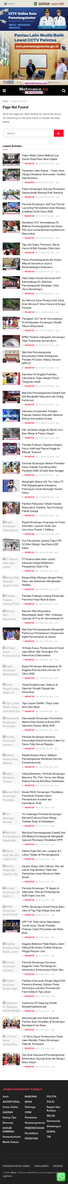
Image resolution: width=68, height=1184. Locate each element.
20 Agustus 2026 (46, 197)
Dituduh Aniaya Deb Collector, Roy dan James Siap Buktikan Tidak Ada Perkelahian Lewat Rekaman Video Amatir (43, 871)
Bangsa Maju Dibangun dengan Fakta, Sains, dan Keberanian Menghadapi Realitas (42, 580)
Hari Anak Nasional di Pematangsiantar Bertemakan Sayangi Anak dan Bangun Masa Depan (43, 1058)
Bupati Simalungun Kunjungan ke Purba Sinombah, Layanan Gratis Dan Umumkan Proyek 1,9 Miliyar (43, 525)
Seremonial (53, 1121)
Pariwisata (31, 1117)
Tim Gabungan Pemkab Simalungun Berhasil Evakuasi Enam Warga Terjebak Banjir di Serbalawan (42, 817)
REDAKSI (58, 1166)
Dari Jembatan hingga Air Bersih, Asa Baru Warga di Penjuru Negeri (42, 431)
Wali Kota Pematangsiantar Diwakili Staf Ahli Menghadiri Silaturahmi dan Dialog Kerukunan (43, 396)
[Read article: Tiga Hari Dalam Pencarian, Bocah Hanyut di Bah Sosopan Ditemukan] (11, 249)
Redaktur (29, 163)
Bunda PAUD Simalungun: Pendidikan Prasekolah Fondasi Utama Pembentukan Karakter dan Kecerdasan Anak (42, 797)
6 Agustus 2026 (45, 589)
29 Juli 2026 (43, 915)
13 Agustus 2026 (46, 404)
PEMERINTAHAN (34, 1128)
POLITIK (51, 1096)
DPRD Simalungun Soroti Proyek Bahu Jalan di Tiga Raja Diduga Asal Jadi (43, 908)
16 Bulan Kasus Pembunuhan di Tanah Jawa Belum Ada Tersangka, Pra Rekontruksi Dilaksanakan (43, 651)
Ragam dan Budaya (53, 1108)
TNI (49, 1136)
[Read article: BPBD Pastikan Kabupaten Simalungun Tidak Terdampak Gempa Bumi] (11, 341)
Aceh (6, 1096)
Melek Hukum (11, 1142)
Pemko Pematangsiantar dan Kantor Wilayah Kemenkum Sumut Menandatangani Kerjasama (41, 263)
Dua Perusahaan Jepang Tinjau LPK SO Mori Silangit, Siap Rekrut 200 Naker (41, 544)
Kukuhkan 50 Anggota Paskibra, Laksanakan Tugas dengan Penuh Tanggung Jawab (40, 377)
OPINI (28, 1112)
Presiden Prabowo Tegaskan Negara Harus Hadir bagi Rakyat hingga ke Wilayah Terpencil (42, 448)
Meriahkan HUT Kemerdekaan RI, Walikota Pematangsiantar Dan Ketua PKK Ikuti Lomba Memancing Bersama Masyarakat (43, 228)
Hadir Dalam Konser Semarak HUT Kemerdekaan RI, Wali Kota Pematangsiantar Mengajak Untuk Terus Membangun (41, 283)
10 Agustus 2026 (46, 534)
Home (5, 100)
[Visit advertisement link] (34, 42)
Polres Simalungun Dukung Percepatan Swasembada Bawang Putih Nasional (43, 190)
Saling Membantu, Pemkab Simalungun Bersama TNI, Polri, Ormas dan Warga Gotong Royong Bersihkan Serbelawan (43, 777)
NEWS (28, 1101)
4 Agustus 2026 (45, 696)
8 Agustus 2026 (45, 552)
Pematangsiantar (35, 1122)
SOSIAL (51, 1131)
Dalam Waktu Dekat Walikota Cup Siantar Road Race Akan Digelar (40, 157)
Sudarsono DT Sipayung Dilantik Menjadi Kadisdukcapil (39, 1004)
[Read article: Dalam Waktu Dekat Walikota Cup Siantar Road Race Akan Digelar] (11, 159)
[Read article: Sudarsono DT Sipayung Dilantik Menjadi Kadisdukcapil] (11, 1007)
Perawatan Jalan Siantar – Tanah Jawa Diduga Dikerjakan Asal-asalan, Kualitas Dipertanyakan (43, 174)
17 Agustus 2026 (46, 330)
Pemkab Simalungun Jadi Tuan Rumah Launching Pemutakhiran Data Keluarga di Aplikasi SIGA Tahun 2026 (43, 207)
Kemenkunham (11, 1136)
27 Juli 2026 (43, 996)
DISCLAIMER (41, 1166)
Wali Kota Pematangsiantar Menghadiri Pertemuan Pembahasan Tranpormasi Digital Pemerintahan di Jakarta (43, 632)
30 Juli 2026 (43, 881)
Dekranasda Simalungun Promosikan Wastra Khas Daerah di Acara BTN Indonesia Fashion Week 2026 (42, 721)
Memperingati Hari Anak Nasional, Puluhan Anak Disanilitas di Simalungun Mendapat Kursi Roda (43, 1021)
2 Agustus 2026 (45, 767)
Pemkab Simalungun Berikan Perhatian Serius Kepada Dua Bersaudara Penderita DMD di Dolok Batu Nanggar (43, 466)
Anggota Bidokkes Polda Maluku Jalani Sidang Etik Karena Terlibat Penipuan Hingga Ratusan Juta (43, 947)
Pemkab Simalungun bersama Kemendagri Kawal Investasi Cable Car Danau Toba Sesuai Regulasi (43, 740)
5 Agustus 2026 (45, 660)
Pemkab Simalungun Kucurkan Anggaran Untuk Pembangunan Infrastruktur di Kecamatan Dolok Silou (43, 965)
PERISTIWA (31, 1138)
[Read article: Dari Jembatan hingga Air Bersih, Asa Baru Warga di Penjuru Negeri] (11, 434)
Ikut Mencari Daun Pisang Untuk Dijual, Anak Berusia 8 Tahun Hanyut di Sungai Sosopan (43, 303)
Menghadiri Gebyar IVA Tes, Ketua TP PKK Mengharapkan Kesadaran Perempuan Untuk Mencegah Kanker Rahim (42, 487)
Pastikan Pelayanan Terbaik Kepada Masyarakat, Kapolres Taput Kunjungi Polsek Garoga (42, 507)
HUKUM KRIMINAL (9, 1129)
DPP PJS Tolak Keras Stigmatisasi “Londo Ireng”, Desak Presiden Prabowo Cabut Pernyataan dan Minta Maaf (42, 927)
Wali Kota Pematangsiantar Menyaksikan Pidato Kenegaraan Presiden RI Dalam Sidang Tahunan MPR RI (41, 357)
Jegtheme (7, 1175)
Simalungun (54, 1126)
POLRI (50, 1101)
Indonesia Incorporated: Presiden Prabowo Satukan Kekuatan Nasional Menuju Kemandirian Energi (42, 414)
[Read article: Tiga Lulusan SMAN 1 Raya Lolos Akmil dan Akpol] (11, 707)
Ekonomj (8, 1122)
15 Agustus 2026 (46, 345)
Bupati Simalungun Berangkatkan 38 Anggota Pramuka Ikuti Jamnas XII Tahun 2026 (41, 669)
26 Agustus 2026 (46, 163)
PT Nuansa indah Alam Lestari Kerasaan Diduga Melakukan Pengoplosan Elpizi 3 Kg (38, 562)
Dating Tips (9, 1117)
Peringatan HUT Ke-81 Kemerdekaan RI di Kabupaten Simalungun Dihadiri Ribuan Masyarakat (42, 322)
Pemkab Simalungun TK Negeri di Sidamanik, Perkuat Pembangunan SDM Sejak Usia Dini (41, 891)
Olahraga (30, 1107)
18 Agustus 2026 (46, 293)
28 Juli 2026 (43, 955)
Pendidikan (31, 1133)
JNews (13, 1172)
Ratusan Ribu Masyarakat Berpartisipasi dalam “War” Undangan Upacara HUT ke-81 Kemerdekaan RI (42, 614)
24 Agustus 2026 (46, 182)
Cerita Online (10, 1107)
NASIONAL (31, 1096)
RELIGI (51, 1115)
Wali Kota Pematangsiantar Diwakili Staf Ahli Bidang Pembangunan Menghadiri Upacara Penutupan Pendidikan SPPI (43, 836)
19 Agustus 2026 (46, 252)
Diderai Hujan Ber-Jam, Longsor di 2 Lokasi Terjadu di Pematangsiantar (41, 852)
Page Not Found (19, 100)
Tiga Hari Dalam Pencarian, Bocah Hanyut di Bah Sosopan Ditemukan (41, 246)
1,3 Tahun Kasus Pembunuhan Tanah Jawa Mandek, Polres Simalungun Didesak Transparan (42, 1040)
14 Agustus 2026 (46, 368)
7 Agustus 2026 (45, 571)
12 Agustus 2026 (46, 475)
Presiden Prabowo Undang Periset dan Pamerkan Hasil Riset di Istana (43, 597)
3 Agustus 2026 (45, 730)
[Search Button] (63, 90)
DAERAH (8, 1112)
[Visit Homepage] (34, 90)
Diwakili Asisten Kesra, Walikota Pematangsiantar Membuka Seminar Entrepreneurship (42, 758)
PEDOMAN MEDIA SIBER (16, 1166)
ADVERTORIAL (11, 1101)
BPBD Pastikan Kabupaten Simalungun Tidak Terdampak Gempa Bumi (43, 338)
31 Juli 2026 (43, 807)
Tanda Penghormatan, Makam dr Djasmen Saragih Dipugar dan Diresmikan (40, 688)
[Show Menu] (4, 90)
